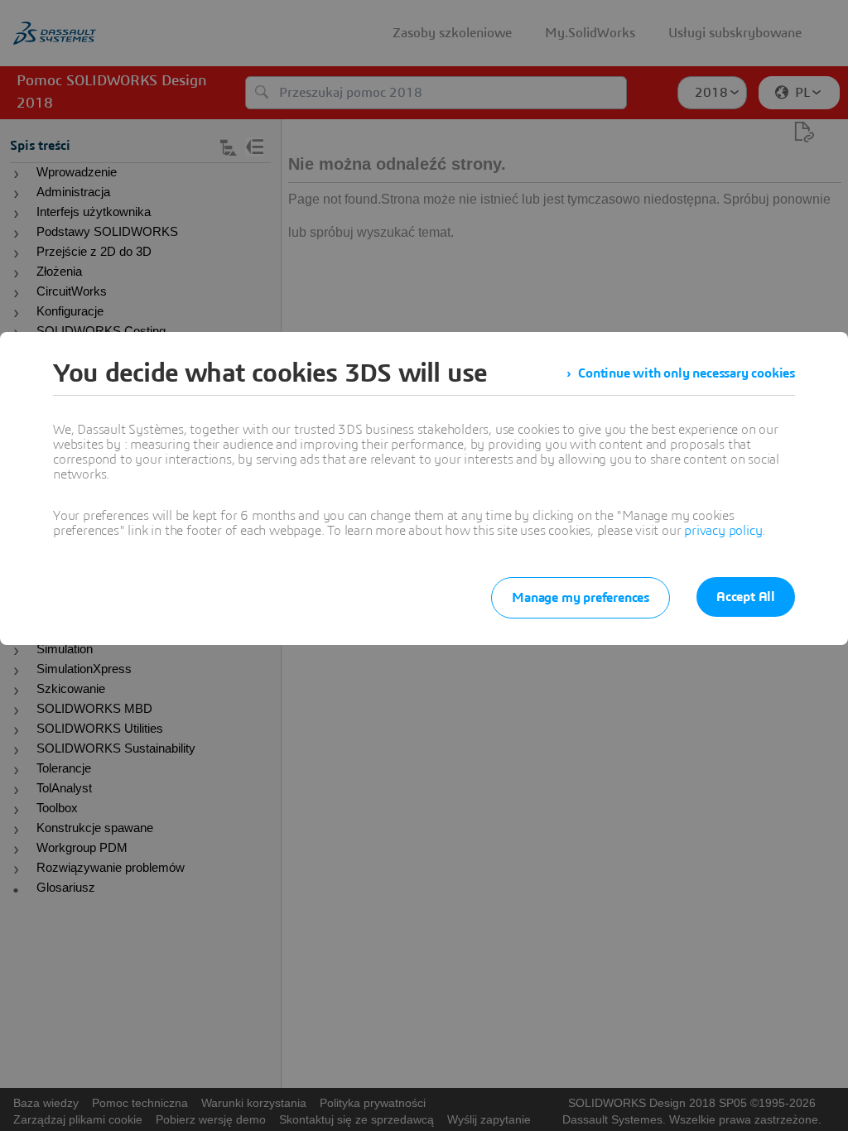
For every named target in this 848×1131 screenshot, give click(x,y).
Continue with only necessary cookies (686, 373)
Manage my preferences (580, 597)
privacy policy (723, 530)
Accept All (745, 597)
